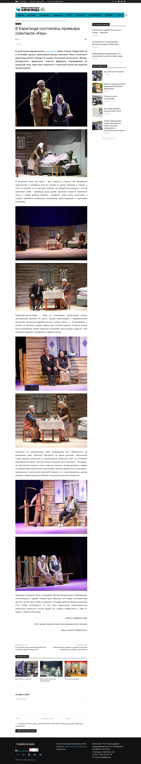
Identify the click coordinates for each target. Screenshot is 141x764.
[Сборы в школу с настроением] (97, 100)
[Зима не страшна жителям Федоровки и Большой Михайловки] (97, 88)
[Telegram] (119, 1)
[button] (126, 14)
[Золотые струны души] (76, 669)
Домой (17, 21)
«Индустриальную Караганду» (75, 746)
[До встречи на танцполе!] (26, 669)
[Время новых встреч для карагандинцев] (51, 669)
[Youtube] (124, 1)
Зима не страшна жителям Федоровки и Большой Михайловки (114, 86)
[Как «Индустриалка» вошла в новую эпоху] (97, 112)
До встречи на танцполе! (23, 679)
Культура (30, 21)
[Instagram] (116, 1)
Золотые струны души (72, 679)
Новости (23, 21)
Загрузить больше (108, 138)
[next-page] (20, 685)
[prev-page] (16, 685)
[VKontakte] (121, 1)
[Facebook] (113, 1)
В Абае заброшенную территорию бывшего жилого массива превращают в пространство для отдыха (114, 125)
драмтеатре (50, 51)
